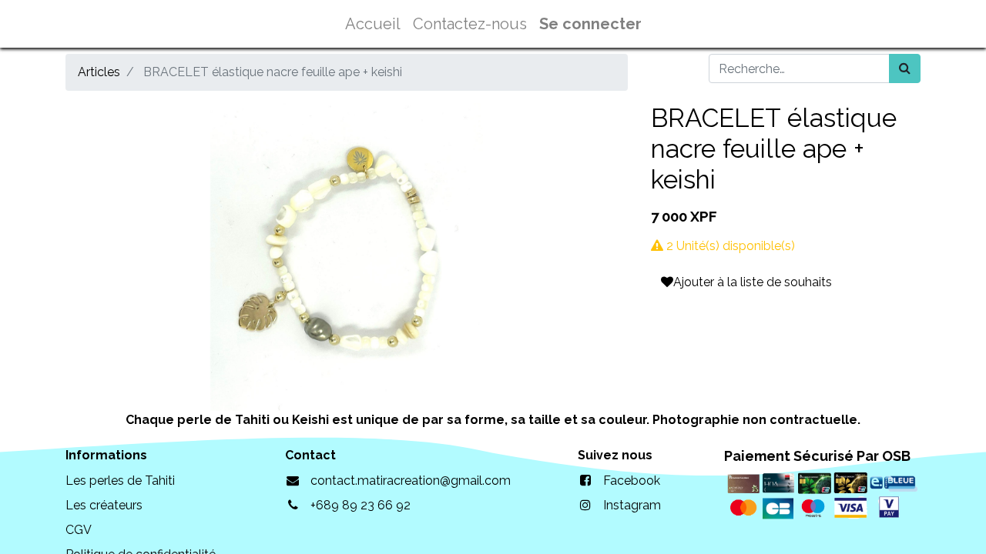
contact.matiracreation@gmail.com (410, 480)
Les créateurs (104, 505)
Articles (99, 72)
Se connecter (590, 24)
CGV (78, 529)
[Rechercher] (905, 68)
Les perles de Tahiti (120, 480)
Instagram (632, 505)
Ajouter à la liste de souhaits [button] (752, 282)
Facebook (631, 480)
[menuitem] (373, 24)
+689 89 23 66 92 (360, 505)
